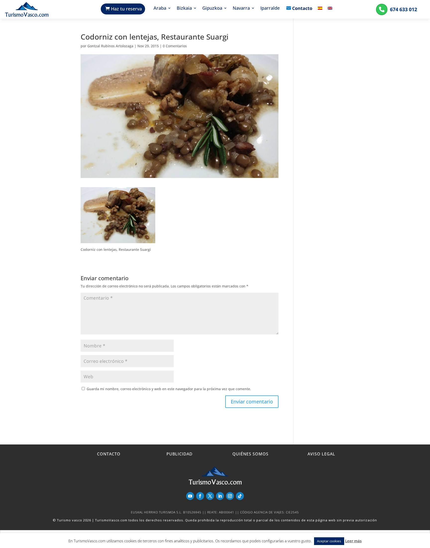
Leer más (353, 540)
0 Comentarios (175, 46)
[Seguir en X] (210, 496)
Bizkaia (184, 8)
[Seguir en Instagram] (230, 496)
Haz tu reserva (126, 9)
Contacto (302, 8)
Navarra (241, 8)
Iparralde (270, 8)
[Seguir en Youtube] (190, 496)
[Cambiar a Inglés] (330, 11)
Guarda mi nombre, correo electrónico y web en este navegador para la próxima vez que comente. (169, 388)
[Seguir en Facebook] (200, 496)
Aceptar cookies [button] (329, 541)
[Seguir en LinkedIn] (220, 496)
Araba (160, 8)
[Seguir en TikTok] (240, 496)
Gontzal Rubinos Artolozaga (110, 46)
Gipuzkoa (212, 8)
